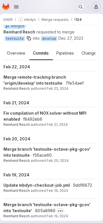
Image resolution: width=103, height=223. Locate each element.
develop (49, 38)
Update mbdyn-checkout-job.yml (36, 185)
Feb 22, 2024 (57, 88)
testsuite (15, 38)
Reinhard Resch (16, 88)
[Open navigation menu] (16, 6)
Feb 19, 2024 (57, 190)
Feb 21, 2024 (57, 124)
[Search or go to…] (80, 6)
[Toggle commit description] (60, 211)
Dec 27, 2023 (70, 38)
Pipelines (65, 53)
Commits (41, 53)
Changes (90, 53)
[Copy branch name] (28, 38)
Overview (16, 53)
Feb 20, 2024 (58, 160)
